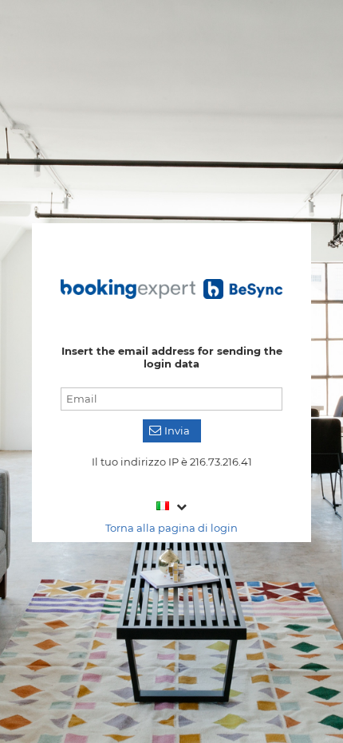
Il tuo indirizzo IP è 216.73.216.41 (172, 461)
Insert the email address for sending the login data (171, 357)
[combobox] (171, 505)
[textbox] (171, 399)
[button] (172, 430)
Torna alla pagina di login (171, 527)
